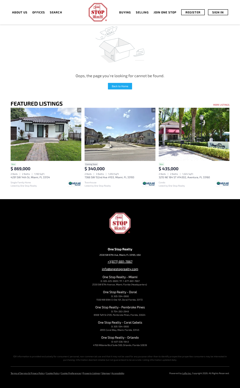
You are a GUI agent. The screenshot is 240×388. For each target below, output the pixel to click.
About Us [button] (20, 12)
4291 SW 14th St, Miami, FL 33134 (30, 177)
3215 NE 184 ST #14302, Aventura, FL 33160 (184, 177)
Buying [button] (125, 12)
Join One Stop (165, 12)
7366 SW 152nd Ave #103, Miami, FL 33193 (109, 177)
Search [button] (56, 12)
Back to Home (120, 86)
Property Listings (91, 373)
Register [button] (192, 12)
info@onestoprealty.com (120, 269)
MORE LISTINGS (221, 104)
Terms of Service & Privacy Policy (28, 373)
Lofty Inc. (187, 373)
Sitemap (106, 373)
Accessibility (118, 373)
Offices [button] (38, 12)
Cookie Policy (52, 373)
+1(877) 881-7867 (120, 261)
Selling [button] (142, 12)
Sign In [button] (218, 12)
